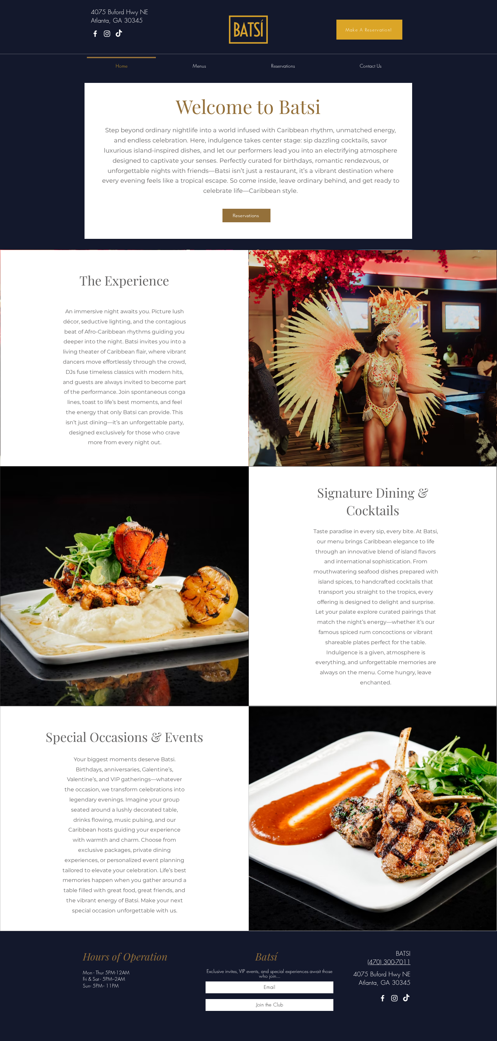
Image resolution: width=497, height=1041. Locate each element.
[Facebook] (95, 33)
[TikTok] (406, 998)
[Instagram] (107, 33)
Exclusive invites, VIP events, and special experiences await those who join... (269, 973)
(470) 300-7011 (389, 962)
